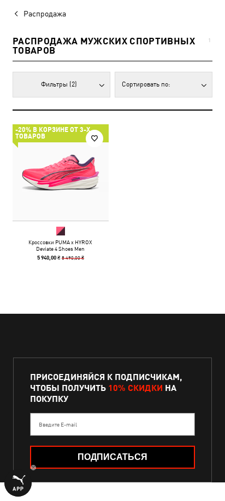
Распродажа (44, 13)
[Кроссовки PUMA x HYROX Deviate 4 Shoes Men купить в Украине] (61, 172)
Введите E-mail (58, 424)
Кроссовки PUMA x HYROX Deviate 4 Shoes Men (60, 245)
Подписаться (112, 457)
